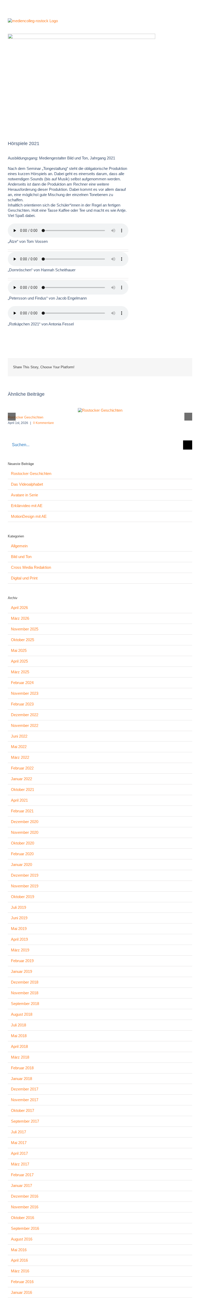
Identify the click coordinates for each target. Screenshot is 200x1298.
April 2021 (19, 800)
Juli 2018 (18, 1025)
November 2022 (24, 725)
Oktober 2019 (22, 896)
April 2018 (19, 1046)
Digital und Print (24, 578)
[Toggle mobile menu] (190, 22)
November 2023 (24, 693)
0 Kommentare (43, 423)
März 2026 (20, 618)
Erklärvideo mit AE (26, 505)
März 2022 (20, 757)
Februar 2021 (22, 811)
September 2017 (25, 1121)
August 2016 (21, 1239)
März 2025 (20, 672)
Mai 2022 (19, 746)
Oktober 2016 (22, 1217)
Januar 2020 (21, 864)
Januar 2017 (21, 1185)
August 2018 (21, 1014)
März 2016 (20, 1271)
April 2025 (19, 661)
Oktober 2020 (22, 843)
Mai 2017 (19, 1142)
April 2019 (19, 939)
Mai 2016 (19, 1250)
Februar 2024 (22, 682)
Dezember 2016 (24, 1196)
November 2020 (24, 832)
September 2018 (25, 1003)
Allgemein (19, 546)
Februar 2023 (22, 704)
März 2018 (20, 1057)
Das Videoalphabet (27, 484)
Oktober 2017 (22, 1110)
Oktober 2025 (22, 639)
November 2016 (24, 1207)
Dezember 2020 (24, 821)
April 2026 (19, 607)
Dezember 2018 (24, 982)
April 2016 (19, 1260)
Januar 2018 (21, 1078)
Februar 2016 (22, 1281)
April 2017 (19, 1153)
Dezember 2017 (24, 1089)
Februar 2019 (22, 960)
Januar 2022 (21, 779)
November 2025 (24, 629)
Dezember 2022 (24, 715)
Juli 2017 (18, 1132)
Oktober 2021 (22, 789)
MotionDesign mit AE (29, 516)
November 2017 (24, 1100)
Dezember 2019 (24, 875)
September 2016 (25, 1228)
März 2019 (20, 950)
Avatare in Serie (24, 495)
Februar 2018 (22, 1068)
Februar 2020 (22, 854)
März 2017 (20, 1164)
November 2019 (24, 886)
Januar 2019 (21, 971)
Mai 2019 (19, 928)
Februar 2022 (22, 768)
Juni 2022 (19, 736)
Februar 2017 (22, 1175)
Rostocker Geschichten (25, 417)
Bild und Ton (21, 556)
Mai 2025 (19, 650)
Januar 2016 (21, 1292)
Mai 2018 (19, 1035)
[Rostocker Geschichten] (100, 410)
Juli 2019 (18, 907)
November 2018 (24, 993)
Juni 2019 (19, 918)
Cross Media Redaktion (31, 567)
